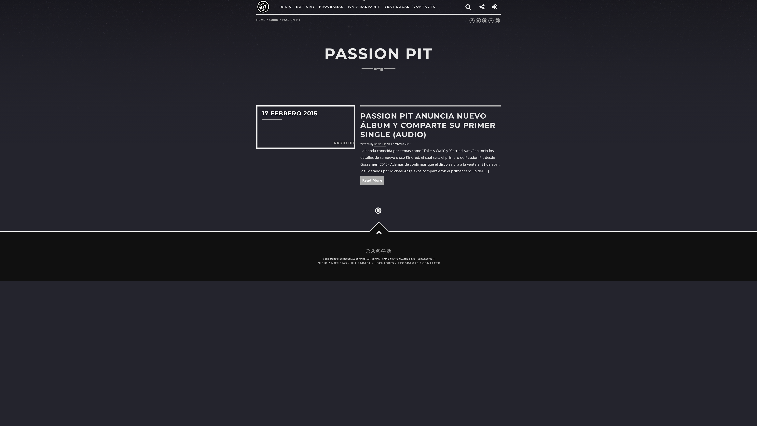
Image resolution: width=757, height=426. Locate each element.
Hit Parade (361, 263)
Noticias (339, 263)
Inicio (322, 263)
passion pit (291, 20)
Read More (372, 180)
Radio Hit (380, 144)
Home (260, 20)
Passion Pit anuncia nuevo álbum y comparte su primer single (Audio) (428, 125)
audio (273, 20)
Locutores (384, 263)
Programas (408, 263)
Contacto (431, 263)
